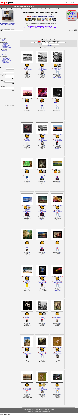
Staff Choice (4, 50)
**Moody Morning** (27, 244)
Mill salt (27, 280)
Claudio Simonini (27, 175)
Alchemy (42, 351)
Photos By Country (46, 8)
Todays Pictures (5, 44)
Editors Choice (5, 51)
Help (77, 2)
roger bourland (27, 352)
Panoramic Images (5, 62)
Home (2, 8)
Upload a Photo (57, 8)
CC (62, 276)
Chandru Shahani (57, 139)
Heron (42, 173)
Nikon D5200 (42, 219)
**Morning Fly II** (42, 387)
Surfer (57, 138)
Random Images (5, 61)
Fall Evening (42, 244)
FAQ (25, 409)
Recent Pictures (5, 43)
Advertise (52, 409)
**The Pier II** (42, 67)
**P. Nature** (27, 67)
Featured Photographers (6, 52)
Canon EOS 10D (57, 290)
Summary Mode (5, 46)
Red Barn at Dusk (42, 209)
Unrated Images (5, 57)
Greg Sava (58, 210)
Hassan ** (27, 68)
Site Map (41, 409)
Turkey (43, 318)
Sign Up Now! (68, 2)
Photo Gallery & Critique (12, 8)
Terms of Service (30, 409)
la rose (27, 138)
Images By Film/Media (6, 65)
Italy (28, 282)
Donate (36, 409)
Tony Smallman (57, 388)
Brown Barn (57, 173)
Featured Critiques (5, 54)
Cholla (27, 351)
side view (57, 209)
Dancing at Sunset (27, 102)
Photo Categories (5, 39)
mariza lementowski (57, 281)
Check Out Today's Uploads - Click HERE (40, 26)
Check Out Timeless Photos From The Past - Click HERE (40, 28)
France (58, 69)
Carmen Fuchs (27, 317)
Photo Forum (24, 8)
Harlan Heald (42, 281)
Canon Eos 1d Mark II (57, 77)
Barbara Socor (57, 246)
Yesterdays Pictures (6, 45)
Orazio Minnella (27, 281)
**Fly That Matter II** (57, 351)
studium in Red (57, 280)
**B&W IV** (42, 138)
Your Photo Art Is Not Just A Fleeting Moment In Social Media (40, 12)
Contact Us (46, 409)
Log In (73, 2)
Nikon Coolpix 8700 (27, 326)
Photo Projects (4, 40)
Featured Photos (5, 53)
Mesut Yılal (42, 317)
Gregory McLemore (57, 317)
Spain (58, 389)
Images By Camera (5, 64)
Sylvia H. (27, 139)
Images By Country (5, 63)
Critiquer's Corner (5, 59)
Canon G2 (57, 148)
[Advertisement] (39, 34)
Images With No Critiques (7, 60)
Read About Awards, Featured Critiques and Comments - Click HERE (41, 23)
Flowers (42, 102)
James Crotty (42, 175)
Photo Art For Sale (68, 8)
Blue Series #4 (42, 280)
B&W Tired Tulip (57, 102)
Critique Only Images (6, 58)
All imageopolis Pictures (6, 47)
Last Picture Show (57, 244)
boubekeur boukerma (57, 68)
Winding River (27, 209)
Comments (29, 63)
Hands (57, 67)
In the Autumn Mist (27, 387)
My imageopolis (34, 8)
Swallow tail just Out (57, 387)
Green (27, 173)
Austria (28, 140)
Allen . (57, 175)
